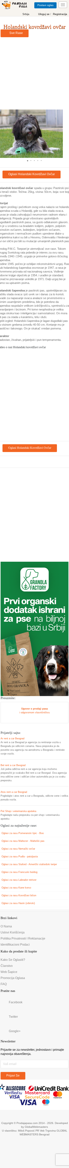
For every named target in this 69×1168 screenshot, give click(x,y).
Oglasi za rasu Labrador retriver (19, 879)
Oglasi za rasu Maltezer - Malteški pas (23, 841)
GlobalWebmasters (36, 1126)
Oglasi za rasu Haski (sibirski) (19, 903)
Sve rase (16, 33)
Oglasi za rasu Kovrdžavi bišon (19, 895)
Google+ (15, 1031)
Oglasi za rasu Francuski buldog (20, 872)
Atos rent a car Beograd (14, 792)
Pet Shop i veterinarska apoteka (18, 811)
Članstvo (7, 965)
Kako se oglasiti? (13, 959)
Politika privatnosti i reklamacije (23, 938)
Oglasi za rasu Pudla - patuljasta (20, 856)
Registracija (60, 14)
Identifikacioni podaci (15, 944)
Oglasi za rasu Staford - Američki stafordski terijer (30, 864)
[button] (59, 134)
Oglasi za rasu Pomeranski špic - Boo (23, 833)
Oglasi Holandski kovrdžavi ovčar (31, 174)
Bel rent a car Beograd (13, 765)
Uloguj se (44, 14)
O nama (6, 926)
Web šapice (9, 971)
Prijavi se (13, 1075)
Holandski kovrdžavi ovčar (34, 27)
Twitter (13, 1016)
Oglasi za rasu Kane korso (17, 887)
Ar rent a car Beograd (12, 738)
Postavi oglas (45, 5)
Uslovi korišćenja (13, 932)
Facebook (15, 1002)
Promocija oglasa (13, 978)
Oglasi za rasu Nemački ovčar (19, 848)
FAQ (4, 984)
